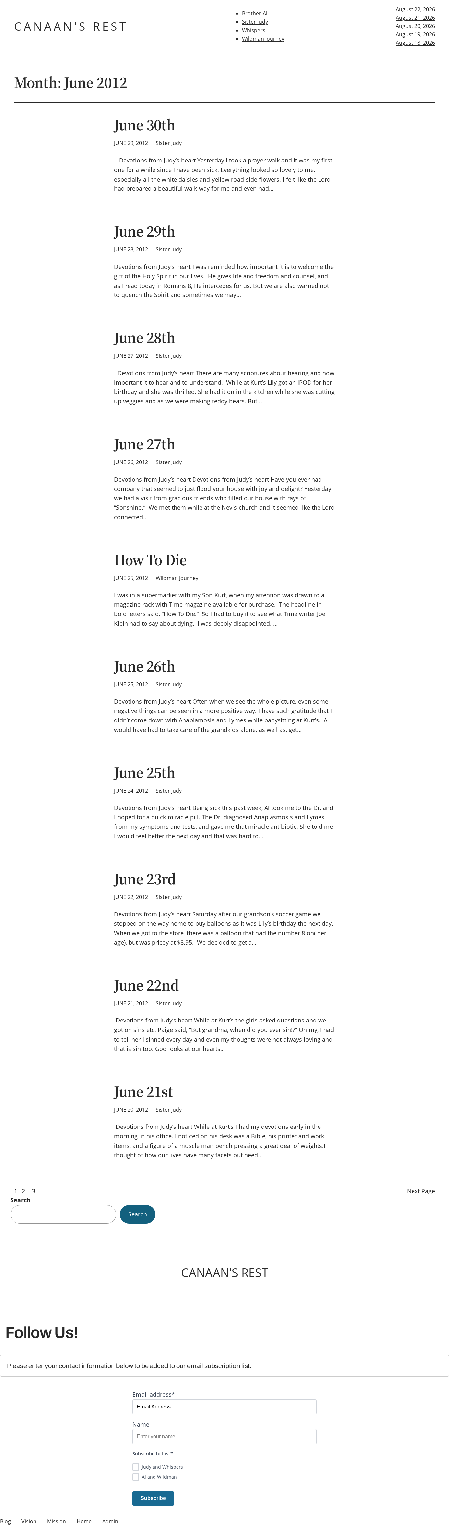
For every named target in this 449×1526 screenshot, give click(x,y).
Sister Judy (255, 21)
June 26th (144, 666)
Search (21, 1200)
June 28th (144, 338)
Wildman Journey (263, 38)
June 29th (144, 231)
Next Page (421, 1191)
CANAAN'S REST (71, 26)
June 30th (144, 125)
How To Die (150, 560)
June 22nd (146, 985)
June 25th (144, 772)
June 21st (143, 1092)
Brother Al (254, 13)
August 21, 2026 (415, 17)
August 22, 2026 (415, 9)
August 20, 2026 (415, 26)
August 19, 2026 (415, 34)
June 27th (144, 444)
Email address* (153, 1394)
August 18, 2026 (415, 42)
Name (140, 1424)
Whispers (253, 30)
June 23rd (145, 879)
